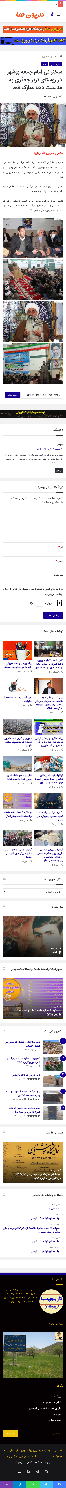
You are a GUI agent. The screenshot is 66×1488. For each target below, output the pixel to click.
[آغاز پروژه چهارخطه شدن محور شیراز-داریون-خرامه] (17, 764)
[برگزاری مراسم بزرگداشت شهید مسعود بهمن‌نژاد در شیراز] (48, 801)
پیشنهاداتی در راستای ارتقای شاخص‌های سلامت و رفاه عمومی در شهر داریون (49, 742)
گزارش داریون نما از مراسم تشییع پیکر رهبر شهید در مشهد (18, 853)
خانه (57, 56)
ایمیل (59, 561)
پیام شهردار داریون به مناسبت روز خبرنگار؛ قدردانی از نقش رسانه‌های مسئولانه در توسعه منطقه (48, 703)
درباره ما (57, 1414)
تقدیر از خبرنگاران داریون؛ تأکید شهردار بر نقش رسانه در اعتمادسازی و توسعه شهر (49, 664)
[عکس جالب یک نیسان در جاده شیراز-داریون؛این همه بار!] (53, 1113)
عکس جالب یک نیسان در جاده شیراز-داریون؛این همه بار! (24, 1110)
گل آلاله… (55, 952)
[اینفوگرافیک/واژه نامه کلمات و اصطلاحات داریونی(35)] (17, 801)
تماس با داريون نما (52, 1402)
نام (60, 547)
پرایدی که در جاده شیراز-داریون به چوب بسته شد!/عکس (23, 1093)
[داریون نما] (30, 14)
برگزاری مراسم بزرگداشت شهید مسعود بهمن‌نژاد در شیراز (50, 816)
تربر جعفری (47, 56)
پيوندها (57, 1396)
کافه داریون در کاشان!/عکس (26, 1075)
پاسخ (58, 470)
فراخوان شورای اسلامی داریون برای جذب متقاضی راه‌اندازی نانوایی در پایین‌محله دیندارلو (50, 855)
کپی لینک (12, 395)
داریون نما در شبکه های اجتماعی (45, 1408)
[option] (33, 936)
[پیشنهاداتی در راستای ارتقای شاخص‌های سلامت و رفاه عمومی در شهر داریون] (48, 727)
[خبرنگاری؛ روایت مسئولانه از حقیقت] (17, 686)
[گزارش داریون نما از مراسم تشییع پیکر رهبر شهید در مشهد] (17, 838)
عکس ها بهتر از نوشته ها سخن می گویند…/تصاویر (22, 1044)
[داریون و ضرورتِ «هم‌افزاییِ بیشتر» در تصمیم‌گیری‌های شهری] (17, 727)
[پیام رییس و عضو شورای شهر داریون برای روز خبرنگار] (17, 650)
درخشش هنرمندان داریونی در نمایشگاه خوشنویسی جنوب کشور (38, 1176)
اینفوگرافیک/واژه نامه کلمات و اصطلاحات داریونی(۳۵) (18, 815)
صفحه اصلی (55, 1420)
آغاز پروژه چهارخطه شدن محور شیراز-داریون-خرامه (19, 777)
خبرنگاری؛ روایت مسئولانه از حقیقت (17, 699)
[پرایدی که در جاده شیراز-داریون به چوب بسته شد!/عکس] (53, 1097)
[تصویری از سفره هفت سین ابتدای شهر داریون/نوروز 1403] (53, 1064)
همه (44, 64)
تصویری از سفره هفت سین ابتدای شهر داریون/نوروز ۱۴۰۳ (23, 1060)
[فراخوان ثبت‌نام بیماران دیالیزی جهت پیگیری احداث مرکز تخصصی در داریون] (48, 764)
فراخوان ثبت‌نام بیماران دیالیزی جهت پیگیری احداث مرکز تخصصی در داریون (48, 779)
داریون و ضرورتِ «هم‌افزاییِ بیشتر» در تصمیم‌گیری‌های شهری (18, 742)
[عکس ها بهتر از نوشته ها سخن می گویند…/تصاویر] (53, 1047)
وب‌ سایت (58, 575)
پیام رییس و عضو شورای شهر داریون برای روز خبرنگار (18, 665)
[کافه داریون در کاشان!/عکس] (53, 1080)
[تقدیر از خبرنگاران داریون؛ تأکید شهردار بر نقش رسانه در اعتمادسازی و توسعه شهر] (48, 649)
